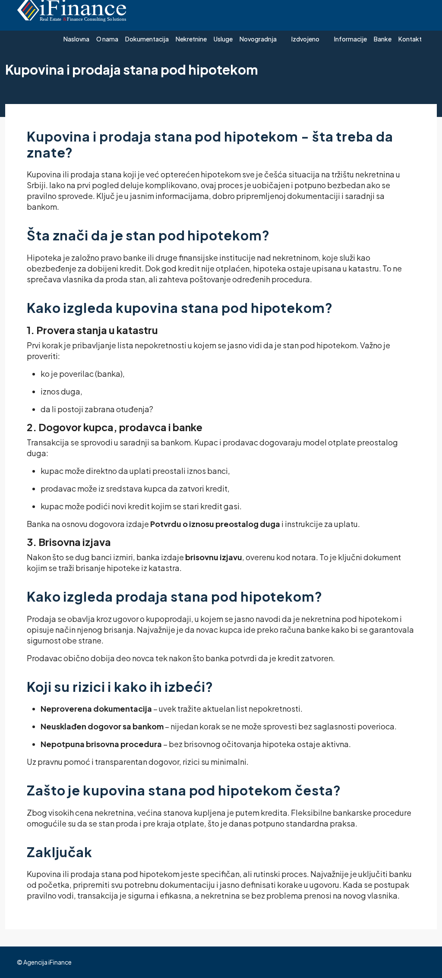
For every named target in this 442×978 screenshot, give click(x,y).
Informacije (350, 39)
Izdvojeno (305, 39)
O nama (107, 39)
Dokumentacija (147, 39)
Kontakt (410, 39)
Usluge (223, 39)
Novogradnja (258, 39)
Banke (382, 39)
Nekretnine (191, 39)
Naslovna (76, 39)
